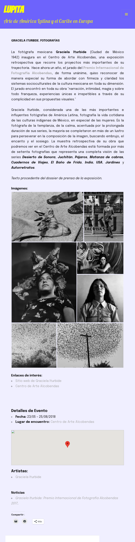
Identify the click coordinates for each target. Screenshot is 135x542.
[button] (47, 217)
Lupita (14, 9)
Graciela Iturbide (28, 477)
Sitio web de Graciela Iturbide (38, 381)
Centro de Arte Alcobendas (37, 386)
